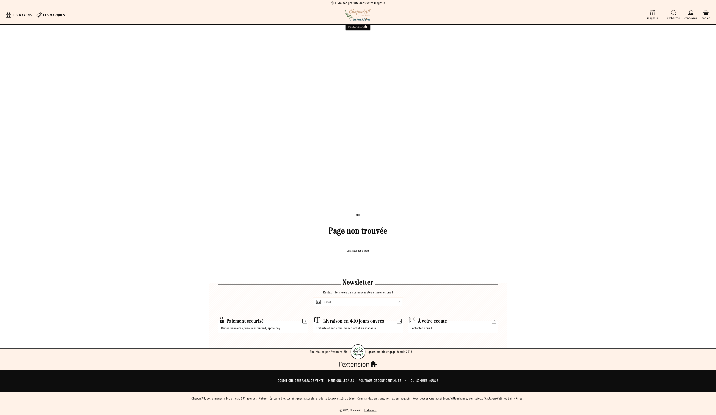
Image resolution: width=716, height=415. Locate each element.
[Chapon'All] (358, 15)
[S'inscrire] (395, 302)
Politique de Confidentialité (380, 380)
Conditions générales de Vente (301, 380)
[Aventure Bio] (358, 351)
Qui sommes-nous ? (424, 380)
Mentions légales (341, 380)
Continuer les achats (358, 251)
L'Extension (370, 410)
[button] (673, 15)
